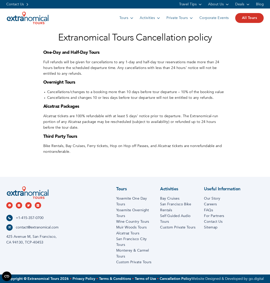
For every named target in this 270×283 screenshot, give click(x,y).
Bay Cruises (169, 198)
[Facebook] (9, 205)
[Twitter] (28, 205)
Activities (147, 17)
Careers (210, 204)
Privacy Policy (84, 278)
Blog (260, 4)
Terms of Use (145, 278)
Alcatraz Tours (127, 233)
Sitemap (210, 227)
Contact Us (15, 4)
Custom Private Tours (134, 262)
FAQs (208, 210)
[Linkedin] (38, 205)
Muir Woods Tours (131, 227)
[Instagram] (19, 205)
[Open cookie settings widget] (6, 276)
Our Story (212, 198)
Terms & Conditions (115, 278)
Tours (123, 17)
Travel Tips (188, 4)
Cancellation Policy (175, 278)
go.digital (256, 278)
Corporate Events (214, 17)
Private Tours (177, 17)
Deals (239, 4)
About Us (216, 4)
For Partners (214, 215)
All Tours (249, 17)
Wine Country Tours (132, 221)
